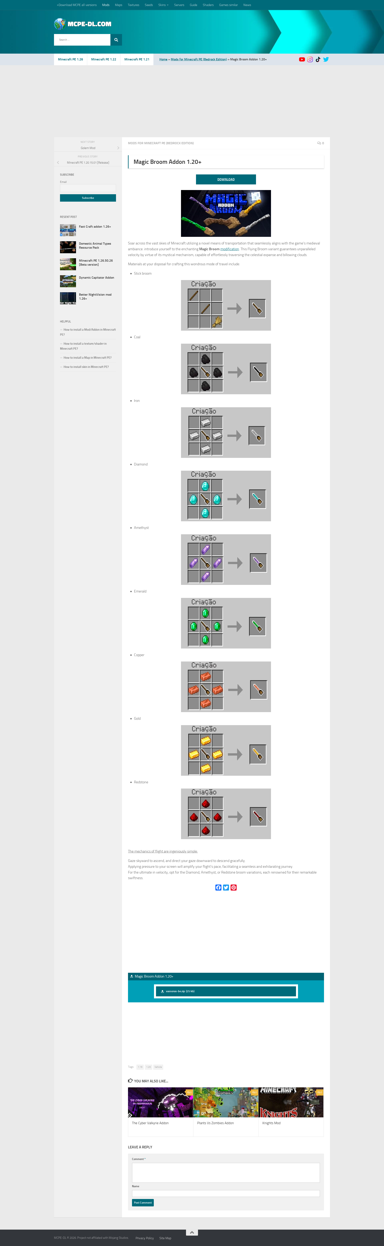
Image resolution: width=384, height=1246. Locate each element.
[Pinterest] (233, 888)
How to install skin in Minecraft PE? (86, 367)
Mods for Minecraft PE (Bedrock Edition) (199, 59)
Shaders (208, 5)
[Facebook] (218, 888)
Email (63, 182)
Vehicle (158, 1067)
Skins (162, 5)
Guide (193, 5)
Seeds (149, 5)
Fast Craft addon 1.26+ (95, 226)
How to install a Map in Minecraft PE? (88, 357)
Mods (105, 5)
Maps (118, 5)
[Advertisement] (192, 95)
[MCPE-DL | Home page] (83, 24)
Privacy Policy (145, 1238)
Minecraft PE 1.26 (70, 59)
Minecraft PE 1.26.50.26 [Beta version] (96, 262)
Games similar (228, 5)
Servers (179, 5)
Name (135, 1186)
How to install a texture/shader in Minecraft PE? (83, 346)
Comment (139, 1159)
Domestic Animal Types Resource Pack (95, 245)
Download (226, 179)
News (247, 5)
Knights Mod (271, 1123)
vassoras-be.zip (180, 991)
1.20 (148, 1067)
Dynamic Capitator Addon (96, 277)
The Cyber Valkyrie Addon (150, 1123)
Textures (133, 5)
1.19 (140, 1067)
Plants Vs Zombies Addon (215, 1123)
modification (229, 249)
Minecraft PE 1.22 (103, 59)
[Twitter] (226, 888)
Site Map (165, 1238)
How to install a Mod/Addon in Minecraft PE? (88, 332)
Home (163, 59)
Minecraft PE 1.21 (136, 59)
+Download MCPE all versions (77, 5)
